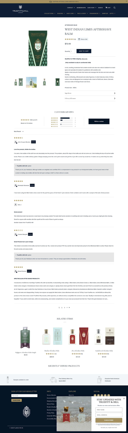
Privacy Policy (50, 413)
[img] (18, 138)
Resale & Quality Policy (53, 407)
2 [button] (61, 307)
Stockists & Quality (52, 410)
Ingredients (68, 93)
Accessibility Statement (53, 419)
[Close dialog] (124, 398)
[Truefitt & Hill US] (20, 9)
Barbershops (81, 8)
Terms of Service (51, 395)
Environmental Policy (52, 398)
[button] (69, 39)
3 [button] (64, 307)
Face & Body (81, 13)
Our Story (91, 8)
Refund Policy (50, 404)
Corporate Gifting (51, 416)
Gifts (112, 13)
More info (84, 59)
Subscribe (16, 400)
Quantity (67, 51)
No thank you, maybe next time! (109, 427)
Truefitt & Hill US (18, 428)
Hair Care (70, 13)
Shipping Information (52, 401)
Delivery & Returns (70, 98)
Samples (105, 13)
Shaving (60, 13)
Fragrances (94, 13)
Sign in (100, 8)
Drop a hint (84, 39)
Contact (70, 8)
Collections (49, 13)
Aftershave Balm (71, 25)
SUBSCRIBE (108, 420)
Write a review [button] (99, 121)
